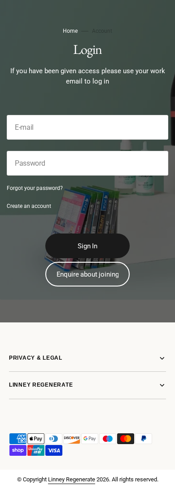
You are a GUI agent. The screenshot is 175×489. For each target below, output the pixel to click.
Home (70, 31)
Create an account (29, 206)
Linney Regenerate (71, 479)
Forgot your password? (35, 188)
